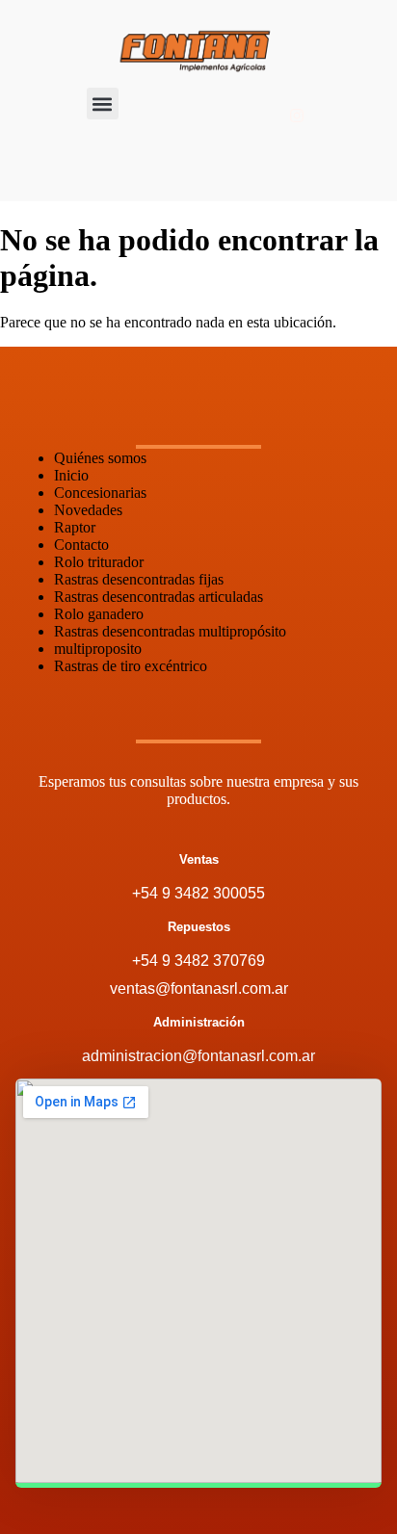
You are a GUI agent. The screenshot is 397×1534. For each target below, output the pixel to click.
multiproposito (98, 648)
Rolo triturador (99, 562)
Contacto (81, 544)
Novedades (88, 510)
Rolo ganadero (99, 614)
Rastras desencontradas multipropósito (170, 631)
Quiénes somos (100, 458)
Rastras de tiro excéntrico (130, 666)
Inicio (71, 475)
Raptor (74, 527)
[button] (103, 103)
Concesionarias (100, 492)
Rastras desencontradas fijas (139, 579)
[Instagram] (296, 115)
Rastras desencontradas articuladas (158, 596)
